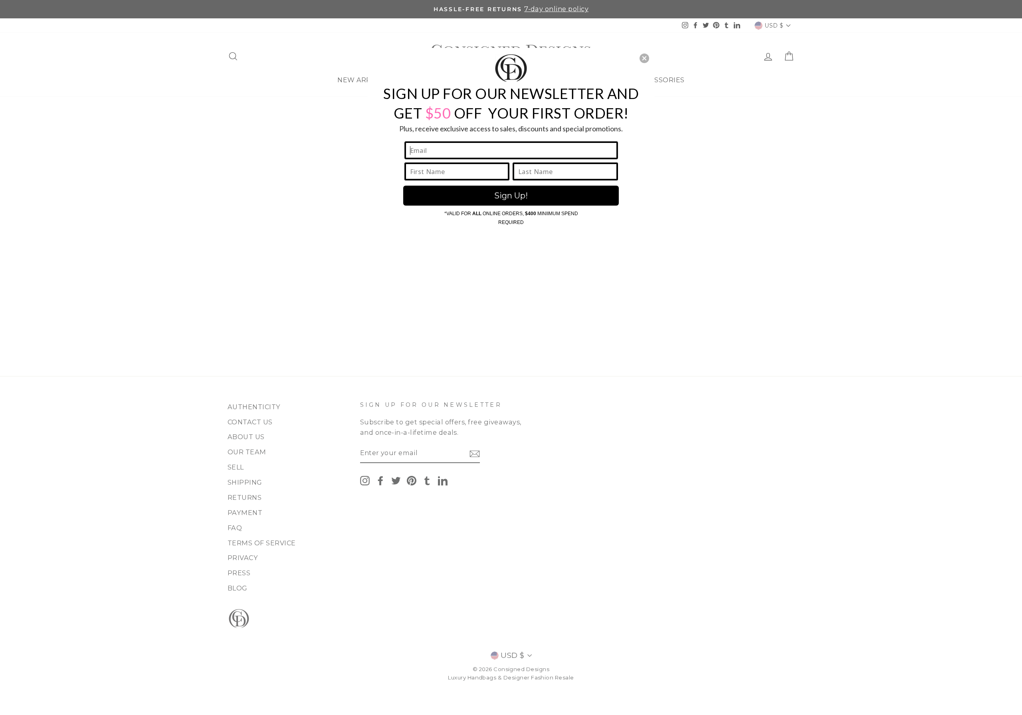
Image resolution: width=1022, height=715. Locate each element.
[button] (644, 58)
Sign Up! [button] (511, 195)
